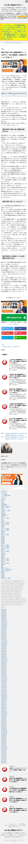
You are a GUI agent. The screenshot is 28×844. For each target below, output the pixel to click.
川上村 (11, 586)
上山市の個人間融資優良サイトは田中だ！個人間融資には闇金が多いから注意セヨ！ (18, 361)
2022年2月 (4, 674)
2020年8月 (4, 701)
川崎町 (16, 586)
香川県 (3, 573)
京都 (2, 501)
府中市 (7, 588)
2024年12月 (4, 623)
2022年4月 (4, 671)
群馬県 (3, 561)
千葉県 (3, 512)
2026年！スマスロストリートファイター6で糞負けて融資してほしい (18, 770)
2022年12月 (4, 659)
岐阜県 (3, 531)
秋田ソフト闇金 (5, 560)
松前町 (23, 599)
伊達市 (9, 581)
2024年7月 (4, 630)
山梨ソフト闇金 (5, 530)
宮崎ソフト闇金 (5, 524)
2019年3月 (4, 725)
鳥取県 (3, 576)
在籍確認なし (4, 515)
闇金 (3, 344)
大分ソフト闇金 (5, 518)
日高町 (16, 588)
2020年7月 (4, 702)
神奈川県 (3, 554)
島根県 (3, 536)
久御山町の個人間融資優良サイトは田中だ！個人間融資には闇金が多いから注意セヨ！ (18, 376)
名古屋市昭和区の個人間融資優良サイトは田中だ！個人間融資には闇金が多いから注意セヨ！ (18, 790)
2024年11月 (4, 624)
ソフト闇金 (4, 494)
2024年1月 (4, 639)
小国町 (7, 586)
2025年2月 (4, 620)
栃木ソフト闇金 (5, 546)
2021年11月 (4, 678)
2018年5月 (4, 740)
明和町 (20, 588)
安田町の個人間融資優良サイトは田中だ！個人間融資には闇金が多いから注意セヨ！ (18, 800)
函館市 (3, 583)
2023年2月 (4, 656)
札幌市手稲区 (4, 596)
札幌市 (11, 591)
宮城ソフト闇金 (5, 522)
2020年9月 (4, 699)
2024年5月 (4, 633)
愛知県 (3, 542)
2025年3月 (4, 618)
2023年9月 (4, 645)
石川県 (3, 552)
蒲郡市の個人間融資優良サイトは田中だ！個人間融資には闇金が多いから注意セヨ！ (18, 810)
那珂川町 (8, 604)
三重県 (3, 500)
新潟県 (3, 543)
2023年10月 (4, 644)
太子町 (3, 586)
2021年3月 (4, 690)
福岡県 (3, 557)
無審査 (15, 601)
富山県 (3, 525)
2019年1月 (4, 728)
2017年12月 (4, 747)
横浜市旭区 (15, 346)
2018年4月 (4, 741)
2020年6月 (4, 704)
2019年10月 (4, 714)
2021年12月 (4, 677)
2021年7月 (4, 684)
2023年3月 (4, 654)
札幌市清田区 (18, 596)
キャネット (4, 492)
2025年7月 (4, 612)
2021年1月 (4, 693)
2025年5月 (4, 615)
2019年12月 (4, 711)
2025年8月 (4, 611)
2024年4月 (4, 635)
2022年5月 (4, 669)
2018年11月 (4, 731)
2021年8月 (4, 683)
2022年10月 (4, 662)
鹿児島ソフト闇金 (5, 578)
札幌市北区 (4, 594)
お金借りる (4, 491)
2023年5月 (4, 651)
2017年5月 (4, 756)
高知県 (3, 575)
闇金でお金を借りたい (7, 569)
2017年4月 (4, 758)
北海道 (7, 583)
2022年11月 (4, 660)
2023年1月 (4, 657)
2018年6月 (4, 738)
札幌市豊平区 (18, 599)
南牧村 (11, 583)
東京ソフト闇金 (5, 545)
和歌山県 (3, 513)
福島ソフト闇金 (5, 558)
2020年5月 (4, 705)
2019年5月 (4, 722)
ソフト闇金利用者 (5, 495)
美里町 (3, 604)
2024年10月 (4, 626)
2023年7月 (4, 648)
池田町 (6, 601)
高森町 (3, 606)
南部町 (16, 583)
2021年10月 (4, 680)
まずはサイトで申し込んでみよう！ (14, 42)
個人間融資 (4, 346)
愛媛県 (3, 540)
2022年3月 (4, 672)
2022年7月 (4, 666)
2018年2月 (4, 744)
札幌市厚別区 (17, 594)
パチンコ (3, 498)
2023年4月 (4, 653)
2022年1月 (4, 675)
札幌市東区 (11, 596)
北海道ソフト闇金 (5, 510)
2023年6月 (4, 650)
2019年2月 (4, 726)
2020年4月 (4, 707)
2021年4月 (4, 689)
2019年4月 (4, 723)
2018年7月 (4, 737)
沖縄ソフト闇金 (5, 548)
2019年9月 (4, 716)
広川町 (3, 588)
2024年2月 (4, 638)
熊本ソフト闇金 (5, 551)
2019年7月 (4, 719)
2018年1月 (4, 746)
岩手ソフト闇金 (5, 534)
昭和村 (3, 591)
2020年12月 (4, 695)
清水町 (11, 601)
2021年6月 (4, 686)
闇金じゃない (4, 567)
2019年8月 (4, 717)
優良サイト (10, 346)
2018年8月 (4, 735)
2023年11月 (4, 642)
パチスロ (3, 497)
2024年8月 (4, 629)
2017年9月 (4, 750)
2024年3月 (4, 636)
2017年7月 (4, 753)
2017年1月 (4, 762)
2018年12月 (4, 729)
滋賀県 (3, 549)
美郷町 (24, 601)
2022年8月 (4, 665)
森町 (3, 601)
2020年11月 (4, 696)
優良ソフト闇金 (5, 507)
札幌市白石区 (4, 599)
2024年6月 (4, 632)
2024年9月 (4, 627)
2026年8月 (4, 609)
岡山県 (3, 533)
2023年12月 (4, 641)
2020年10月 (4, 698)
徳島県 (3, 539)
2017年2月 (4, 761)
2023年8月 (4, 647)
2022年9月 (4, 663)
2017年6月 (4, 755)
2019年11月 (4, 713)
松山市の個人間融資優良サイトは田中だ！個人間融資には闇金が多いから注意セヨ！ (18, 420)
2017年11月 (4, 749)
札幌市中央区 (17, 591)
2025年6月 (4, 614)
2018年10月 (4, 732)
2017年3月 (4, 759)
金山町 (12, 604)
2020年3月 (4, 708)
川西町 (20, 586)
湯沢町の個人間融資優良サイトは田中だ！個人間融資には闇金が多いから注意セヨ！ (18, 391)
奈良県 (3, 521)
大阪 (2, 519)
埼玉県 (3, 516)
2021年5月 (4, 687)
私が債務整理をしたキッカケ (14, 825)
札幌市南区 (10, 594)
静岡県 (3, 572)
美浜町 (19, 601)
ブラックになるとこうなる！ (11, 824)
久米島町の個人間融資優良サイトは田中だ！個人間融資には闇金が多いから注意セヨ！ (18, 405)
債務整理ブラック (5, 506)
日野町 (11, 588)
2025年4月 (4, 617)
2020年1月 (4, 710)
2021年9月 (4, 681)
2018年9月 (4, 734)
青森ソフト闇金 (5, 570)
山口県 (3, 527)
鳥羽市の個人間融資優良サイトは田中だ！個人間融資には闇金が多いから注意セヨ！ (18, 780)
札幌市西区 (11, 599)
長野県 (3, 564)
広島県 (3, 537)
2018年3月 (4, 743)
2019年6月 (4, 720)
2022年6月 (4, 668)
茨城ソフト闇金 (5, 563)
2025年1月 (4, 621)
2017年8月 (4, 752)
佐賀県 (3, 503)
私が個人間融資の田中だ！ (14, 5)
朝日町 (7, 591)
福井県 (3, 555)
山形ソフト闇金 (5, 528)
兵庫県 (3, 509)
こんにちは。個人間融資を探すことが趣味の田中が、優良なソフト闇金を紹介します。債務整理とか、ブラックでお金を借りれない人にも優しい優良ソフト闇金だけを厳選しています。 (14, 834)
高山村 (20, 604)
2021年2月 (4, 692)
